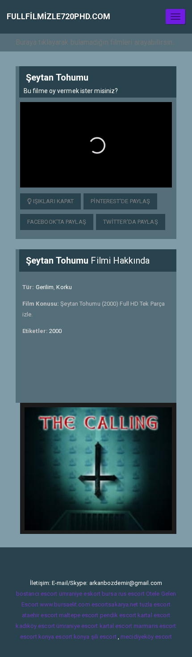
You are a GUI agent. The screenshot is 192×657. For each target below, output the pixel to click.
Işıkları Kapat (53, 201)
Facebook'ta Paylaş (56, 221)
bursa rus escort (123, 593)
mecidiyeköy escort (146, 636)
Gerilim (45, 287)
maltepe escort (78, 615)
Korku (64, 287)
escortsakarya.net (115, 604)
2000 (55, 331)
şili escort (104, 636)
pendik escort (118, 615)
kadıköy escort (35, 626)
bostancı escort (37, 593)
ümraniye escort (77, 626)
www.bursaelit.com (65, 604)
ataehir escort (40, 615)
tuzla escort (155, 604)
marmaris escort (155, 626)
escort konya (37, 636)
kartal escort (154, 615)
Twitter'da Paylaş (130, 221)
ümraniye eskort (80, 593)
